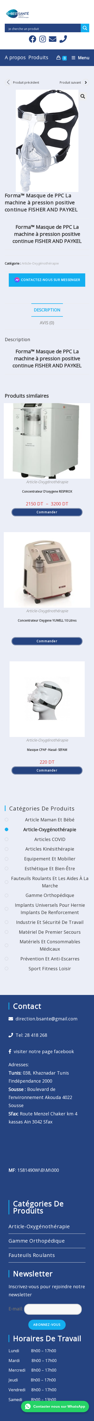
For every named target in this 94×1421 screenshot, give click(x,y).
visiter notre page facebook (42, 1051)
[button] (83, 96)
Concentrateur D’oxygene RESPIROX (47, 491)
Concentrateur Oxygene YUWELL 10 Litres (47, 620)
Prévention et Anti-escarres (49, 959)
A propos (15, 57)
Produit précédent (26, 82)
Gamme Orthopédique (50, 895)
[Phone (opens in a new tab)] (62, 39)
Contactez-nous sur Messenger (50, 280)
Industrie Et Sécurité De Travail (49, 922)
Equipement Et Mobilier (49, 859)
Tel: (30, 1035)
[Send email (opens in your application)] (52, 39)
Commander (47, 512)
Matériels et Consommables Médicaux (50, 945)
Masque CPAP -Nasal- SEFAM (47, 750)
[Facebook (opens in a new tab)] (32, 39)
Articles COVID (49, 839)
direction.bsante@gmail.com (46, 1019)
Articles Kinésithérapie (49, 849)
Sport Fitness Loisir (50, 968)
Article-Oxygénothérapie (40, 263)
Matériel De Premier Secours (50, 932)
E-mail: (16, 1309)
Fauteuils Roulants (32, 1255)
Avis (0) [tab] (47, 323)
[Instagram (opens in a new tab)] (42, 39)
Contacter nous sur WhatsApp (59, 1406)
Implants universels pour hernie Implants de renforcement (50, 908)
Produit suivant (70, 82)
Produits (38, 57)
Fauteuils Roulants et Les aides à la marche (49, 882)
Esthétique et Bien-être (50, 868)
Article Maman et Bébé (49, 820)
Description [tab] (47, 310)
